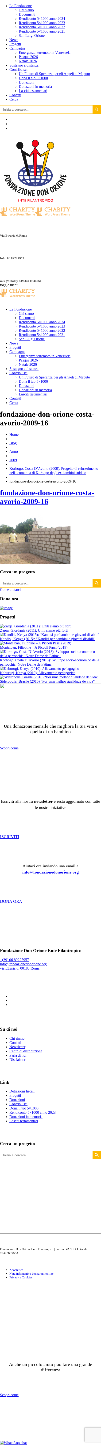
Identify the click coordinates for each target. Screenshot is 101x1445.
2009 (13, 460)
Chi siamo (26, 10)
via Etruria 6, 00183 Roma (19, 968)
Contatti (15, 95)
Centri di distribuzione (25, 1051)
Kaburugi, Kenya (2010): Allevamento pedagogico (37, 673)
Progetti (15, 44)
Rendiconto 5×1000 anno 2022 (42, 27)
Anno (13, 451)
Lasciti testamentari (33, 91)
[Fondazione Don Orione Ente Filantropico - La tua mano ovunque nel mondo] (17, 298)
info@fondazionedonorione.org (50, 872)
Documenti (27, 14)
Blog (13, 443)
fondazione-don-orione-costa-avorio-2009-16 (47, 497)
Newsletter (17, 1047)
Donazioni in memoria (35, 86)
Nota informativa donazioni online (31, 1273)
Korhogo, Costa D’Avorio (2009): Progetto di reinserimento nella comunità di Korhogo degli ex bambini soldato (53, 470)
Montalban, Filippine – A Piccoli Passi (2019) (33, 647)
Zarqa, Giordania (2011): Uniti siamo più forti (34, 630)
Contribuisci (18, 69)
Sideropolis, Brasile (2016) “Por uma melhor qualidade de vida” (47, 681)
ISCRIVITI (9, 836)
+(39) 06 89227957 (14, 960)
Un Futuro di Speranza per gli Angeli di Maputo (54, 74)
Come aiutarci (10, 590)
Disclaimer (17, 1060)
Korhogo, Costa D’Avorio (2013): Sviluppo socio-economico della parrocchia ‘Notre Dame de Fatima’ (49, 662)
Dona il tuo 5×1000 (33, 78)
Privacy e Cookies (20, 1277)
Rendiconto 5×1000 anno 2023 (42, 23)
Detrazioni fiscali (22, 1091)
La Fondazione (20, 6)
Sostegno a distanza (24, 65)
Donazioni (26, 82)
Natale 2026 (28, 61)
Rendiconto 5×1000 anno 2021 (42, 31)
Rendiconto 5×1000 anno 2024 (42, 19)
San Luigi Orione (32, 36)
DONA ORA (11, 901)
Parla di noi (17, 1055)
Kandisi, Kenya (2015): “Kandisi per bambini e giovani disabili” (47, 639)
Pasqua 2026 (28, 57)
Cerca (13, 99)
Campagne (17, 48)
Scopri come (9, 748)
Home (14, 435)
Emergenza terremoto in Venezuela (44, 52)
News (13, 40)
